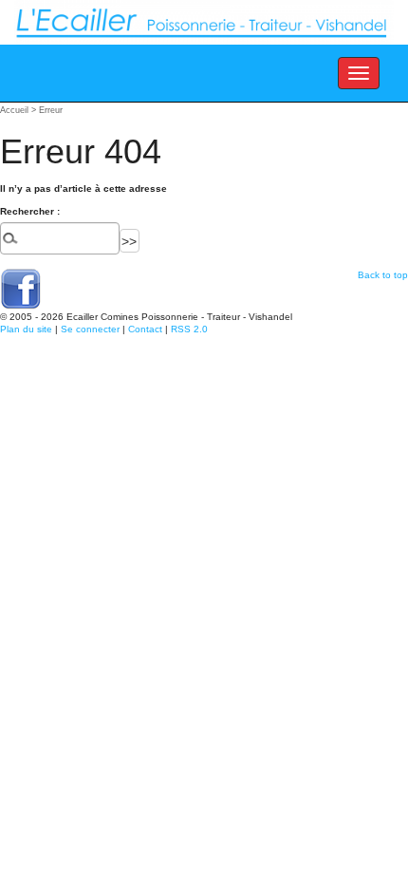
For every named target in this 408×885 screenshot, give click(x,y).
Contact (145, 329)
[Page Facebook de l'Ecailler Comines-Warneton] (21, 288)
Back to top (383, 275)
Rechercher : (30, 211)
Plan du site (26, 329)
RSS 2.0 (189, 329)
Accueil (14, 110)
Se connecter (90, 329)
